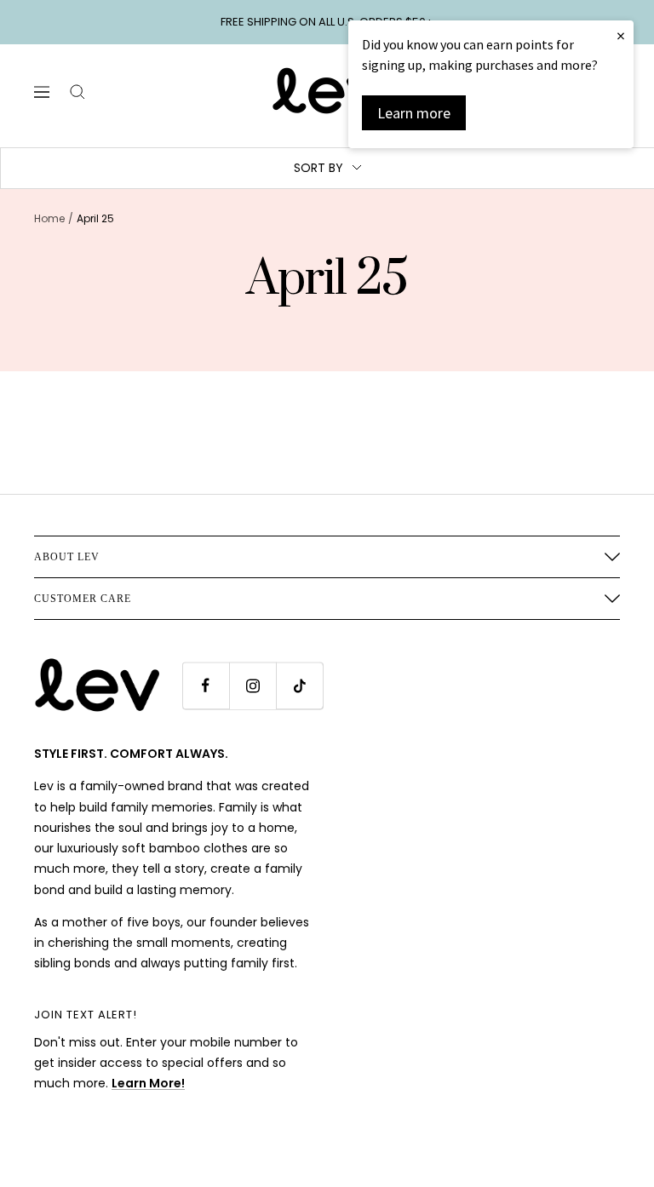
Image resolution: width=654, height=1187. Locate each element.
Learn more (413, 113)
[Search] (77, 92)
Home (49, 218)
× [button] (621, 35)
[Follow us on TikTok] (299, 685)
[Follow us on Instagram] (252, 685)
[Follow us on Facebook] (205, 685)
